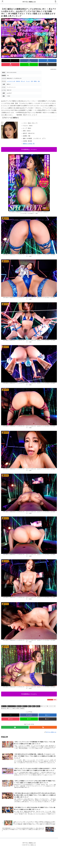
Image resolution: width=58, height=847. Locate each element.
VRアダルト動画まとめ (29, 1)
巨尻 (32, 81)
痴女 (39, 81)
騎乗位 (35, 81)
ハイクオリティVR (11, 81)
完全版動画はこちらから (29, 149)
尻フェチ (23, 81)
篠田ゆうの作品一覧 (29, 143)
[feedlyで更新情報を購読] (15, 727)
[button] (47, 64)
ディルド (28, 81)
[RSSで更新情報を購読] (43, 727)
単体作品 (18, 81)
